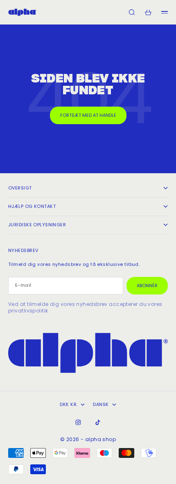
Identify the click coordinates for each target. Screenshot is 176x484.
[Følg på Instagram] (78, 422)
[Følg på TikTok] (98, 422)
